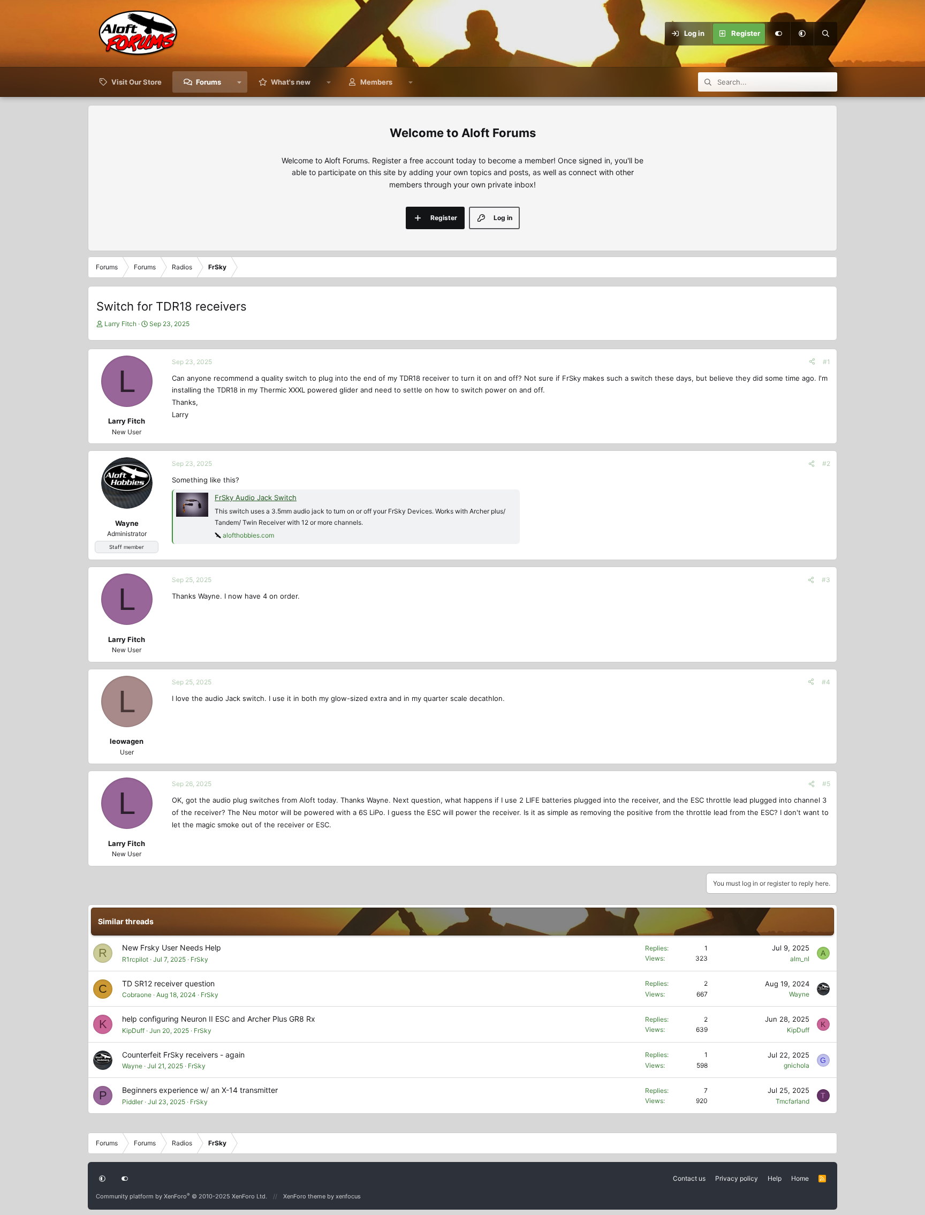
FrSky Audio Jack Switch (256, 497)
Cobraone (136, 995)
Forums (208, 82)
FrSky (199, 959)
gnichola (796, 1065)
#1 (826, 362)
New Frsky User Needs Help (171, 947)
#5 (826, 784)
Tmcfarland (792, 1101)
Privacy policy (736, 1178)
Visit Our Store (136, 82)
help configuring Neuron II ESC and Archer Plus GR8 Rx (218, 1018)
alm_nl (799, 959)
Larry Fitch (120, 324)
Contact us (689, 1178)
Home (800, 1178)
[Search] (825, 34)
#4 (826, 682)
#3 (826, 580)
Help (775, 1178)
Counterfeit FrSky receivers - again (183, 1054)
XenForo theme (304, 1196)
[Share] (812, 361)
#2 (826, 463)
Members (376, 82)
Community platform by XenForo (181, 1196)
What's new (290, 82)
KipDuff (133, 1031)
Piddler (132, 1102)
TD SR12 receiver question (168, 983)
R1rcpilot (135, 959)
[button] (802, 34)
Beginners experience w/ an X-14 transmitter (200, 1090)
